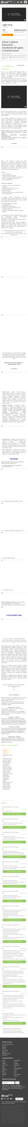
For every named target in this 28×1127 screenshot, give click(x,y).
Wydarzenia (4, 1069)
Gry (3, 1076)
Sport (15, 1072)
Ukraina (15, 1076)
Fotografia (16, 1063)
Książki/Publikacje (8, 54)
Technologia (16, 1065)
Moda (3, 1071)
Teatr (15, 1066)
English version (19, 1098)
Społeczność (5, 1065)
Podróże (4, 1061)
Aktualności (20, 65)
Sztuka (3, 1060)
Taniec (3, 1066)
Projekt (8, 65)
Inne (15, 1071)
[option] (8, 66)
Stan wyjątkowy (17, 1074)
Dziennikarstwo (17, 1060)
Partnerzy (4, 1047)
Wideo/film (4, 1074)
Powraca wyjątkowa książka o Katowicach (6, 751)
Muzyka (15, 1061)
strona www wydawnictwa (14, 686)
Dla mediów (4, 1055)
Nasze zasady (5, 1050)
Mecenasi (4, 1048)
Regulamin (4, 1052)
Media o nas (4, 1045)
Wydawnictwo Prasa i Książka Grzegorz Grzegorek (15, 55)
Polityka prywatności (6, 1053)
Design (3, 1068)
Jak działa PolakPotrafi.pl (7, 1044)
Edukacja (16, 1069)
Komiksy (4, 1063)
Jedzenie (4, 1072)
